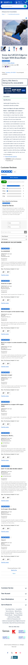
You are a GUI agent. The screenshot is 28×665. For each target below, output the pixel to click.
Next (14, 573)
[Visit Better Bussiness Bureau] (14, 657)
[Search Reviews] (25, 232)
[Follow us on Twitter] (11, 652)
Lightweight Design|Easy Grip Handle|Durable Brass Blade (11, 104)
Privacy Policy (18, 613)
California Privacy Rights (14, 617)
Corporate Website (9, 613)
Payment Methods (18, 615)
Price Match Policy (10, 609)
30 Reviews (4, 63)
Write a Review (11, 63)
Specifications (7, 99)
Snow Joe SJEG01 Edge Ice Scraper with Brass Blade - (14, 56)
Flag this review (5, 275)
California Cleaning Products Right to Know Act (13, 620)
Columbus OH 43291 (10, 72)
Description (7, 96)
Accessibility (19, 609)
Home (3, 14)
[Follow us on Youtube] (16, 652)
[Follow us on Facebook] (7, 652)
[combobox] (14, 6)
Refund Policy (18, 611)
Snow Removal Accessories (13, 14)
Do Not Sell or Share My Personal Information (14, 622)
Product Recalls (9, 615)
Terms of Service (10, 611)
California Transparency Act (13, 619)
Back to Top (14, 570)
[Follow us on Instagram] (20, 652)
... (6, 14)
